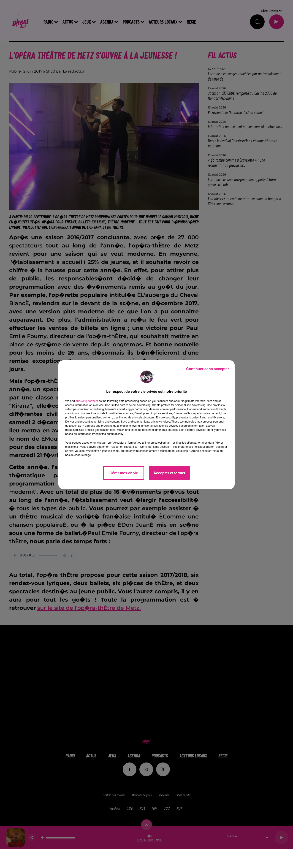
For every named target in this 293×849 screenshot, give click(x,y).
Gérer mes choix (123, 472)
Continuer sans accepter (207, 368)
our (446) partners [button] (87, 401)
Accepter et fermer (169, 472)
